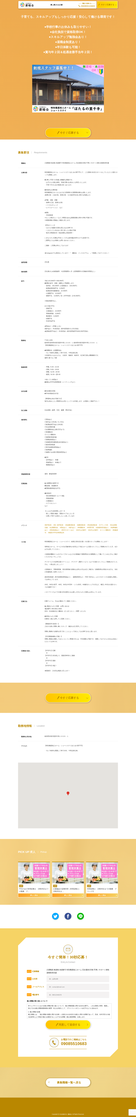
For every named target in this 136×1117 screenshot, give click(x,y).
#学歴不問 (90, 527)
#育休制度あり (54, 530)
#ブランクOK (103, 525)
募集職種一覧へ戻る (69, 1082)
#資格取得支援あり (102, 527)
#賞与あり (72, 527)
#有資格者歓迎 (92, 525)
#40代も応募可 (81, 530)
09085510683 (88, 6)
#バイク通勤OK (105, 530)
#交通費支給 (54, 527)
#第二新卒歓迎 (58, 525)
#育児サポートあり (67, 530)
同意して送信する (69, 1024)
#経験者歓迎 (81, 525)
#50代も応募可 (93, 530)
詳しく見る (34, 895)
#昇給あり (63, 527)
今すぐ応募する (107, 5)
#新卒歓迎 (48, 525)
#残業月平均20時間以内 (56, 532)
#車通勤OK (81, 527)
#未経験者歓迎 (70, 525)
